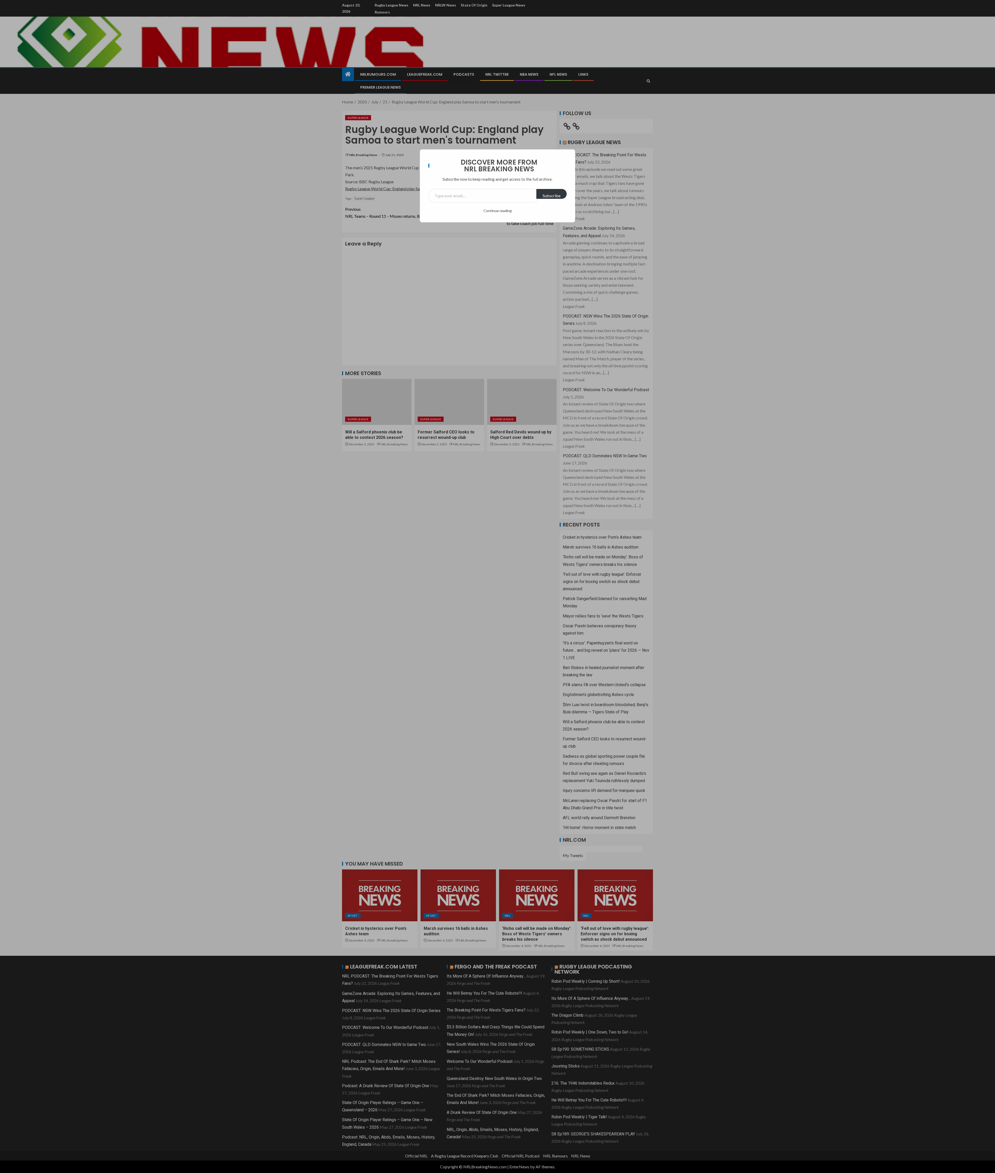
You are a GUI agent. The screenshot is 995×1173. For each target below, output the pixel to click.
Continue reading (498, 210)
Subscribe (551, 195)
